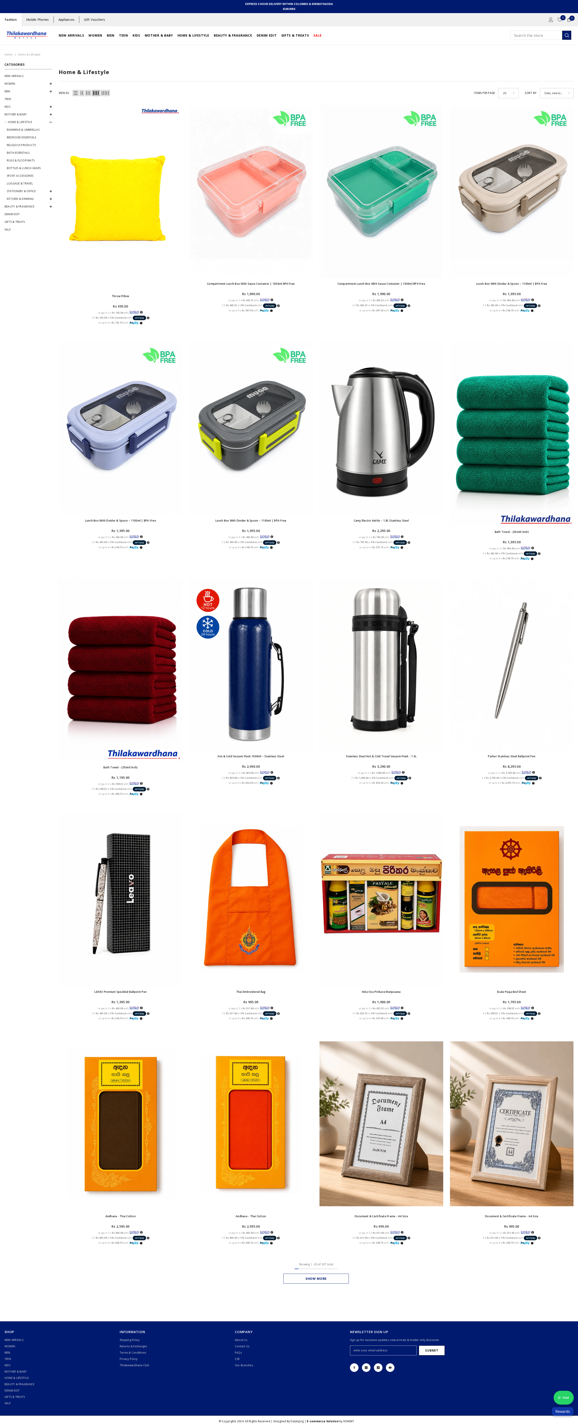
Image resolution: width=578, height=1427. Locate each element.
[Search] (540, 35)
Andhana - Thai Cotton (120, 1216)
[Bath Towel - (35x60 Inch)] (120, 670)
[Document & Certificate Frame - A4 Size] (381, 1123)
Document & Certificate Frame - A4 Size (381, 1216)
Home (9, 54)
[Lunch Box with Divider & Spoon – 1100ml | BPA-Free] (512, 191)
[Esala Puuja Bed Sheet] (512, 899)
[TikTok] (378, 1367)
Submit (431, 1350)
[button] (28, 84)
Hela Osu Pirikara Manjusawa (381, 992)
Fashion (11, 19)
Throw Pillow (120, 296)
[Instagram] (366, 1367)
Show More (316, 1278)
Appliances (66, 19)
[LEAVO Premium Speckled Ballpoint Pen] (120, 899)
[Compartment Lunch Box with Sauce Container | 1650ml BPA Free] (251, 191)
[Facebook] (354, 1367)
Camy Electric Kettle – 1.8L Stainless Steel (381, 520)
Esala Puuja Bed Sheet (511, 992)
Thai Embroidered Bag (251, 992)
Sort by (530, 93)
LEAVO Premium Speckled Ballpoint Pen (120, 992)
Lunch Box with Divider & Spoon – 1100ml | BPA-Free (511, 284)
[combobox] (536, 35)
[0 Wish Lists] (560, 19)
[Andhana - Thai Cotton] (120, 1123)
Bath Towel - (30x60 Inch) (512, 532)
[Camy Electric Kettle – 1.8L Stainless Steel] (381, 428)
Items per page (484, 93)
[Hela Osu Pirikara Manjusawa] (381, 899)
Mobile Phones (37, 19)
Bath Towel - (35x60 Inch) (120, 767)
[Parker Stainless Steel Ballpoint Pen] (512, 664)
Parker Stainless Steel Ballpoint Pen (511, 756)
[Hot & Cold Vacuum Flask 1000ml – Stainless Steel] (251, 664)
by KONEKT (330, 1421)
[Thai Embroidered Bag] (251, 899)
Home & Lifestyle (29, 54)
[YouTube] (390, 1367)
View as (64, 93)
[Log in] (551, 19)
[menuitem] (28, 76)
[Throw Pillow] (120, 197)
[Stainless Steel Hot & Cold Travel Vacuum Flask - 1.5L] (381, 664)
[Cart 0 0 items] (569, 19)
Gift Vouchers (94, 19)
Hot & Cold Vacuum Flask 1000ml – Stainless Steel (251, 756)
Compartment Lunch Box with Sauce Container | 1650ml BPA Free (251, 284)
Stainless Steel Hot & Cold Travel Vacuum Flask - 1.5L (381, 756)
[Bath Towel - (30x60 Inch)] (512, 434)
